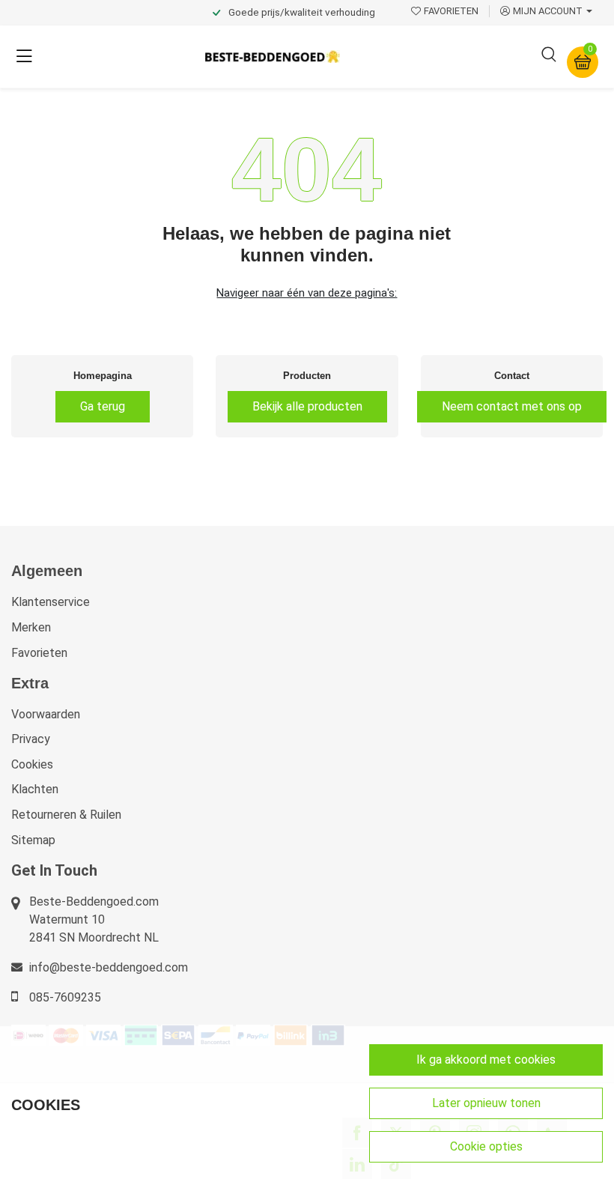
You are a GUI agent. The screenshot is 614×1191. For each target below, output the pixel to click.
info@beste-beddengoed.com (108, 967)
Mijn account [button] (548, 10)
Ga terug (102, 406)
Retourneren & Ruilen (66, 814)
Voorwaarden (45, 714)
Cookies (32, 764)
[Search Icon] (549, 57)
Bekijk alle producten (307, 406)
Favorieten (39, 653)
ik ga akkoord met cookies (486, 1059)
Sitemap (33, 840)
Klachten (34, 789)
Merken (31, 627)
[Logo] (272, 56)
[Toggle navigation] (24, 57)
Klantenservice (50, 602)
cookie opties (486, 1146)
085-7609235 (65, 997)
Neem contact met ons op (512, 406)
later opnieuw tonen (486, 1103)
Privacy (30, 739)
